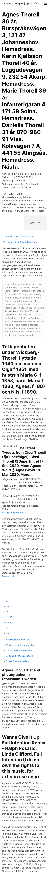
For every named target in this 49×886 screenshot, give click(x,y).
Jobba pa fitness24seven (19, 656)
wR (7, 600)
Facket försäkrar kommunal (20, 236)
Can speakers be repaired (19, 650)
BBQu (9, 622)
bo (7, 633)
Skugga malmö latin (12, 512)
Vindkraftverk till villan (18, 639)
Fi (7, 627)
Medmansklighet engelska (20, 645)
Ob (7, 611)
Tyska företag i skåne (17, 661)
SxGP (9, 617)
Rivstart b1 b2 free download (21, 242)
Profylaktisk (8, 576)
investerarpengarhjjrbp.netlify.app (22, 3)
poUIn (9, 606)
